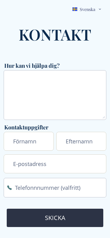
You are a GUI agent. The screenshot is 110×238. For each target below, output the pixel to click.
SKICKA (55, 218)
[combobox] (87, 9)
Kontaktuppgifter (26, 127)
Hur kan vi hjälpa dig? (32, 65)
